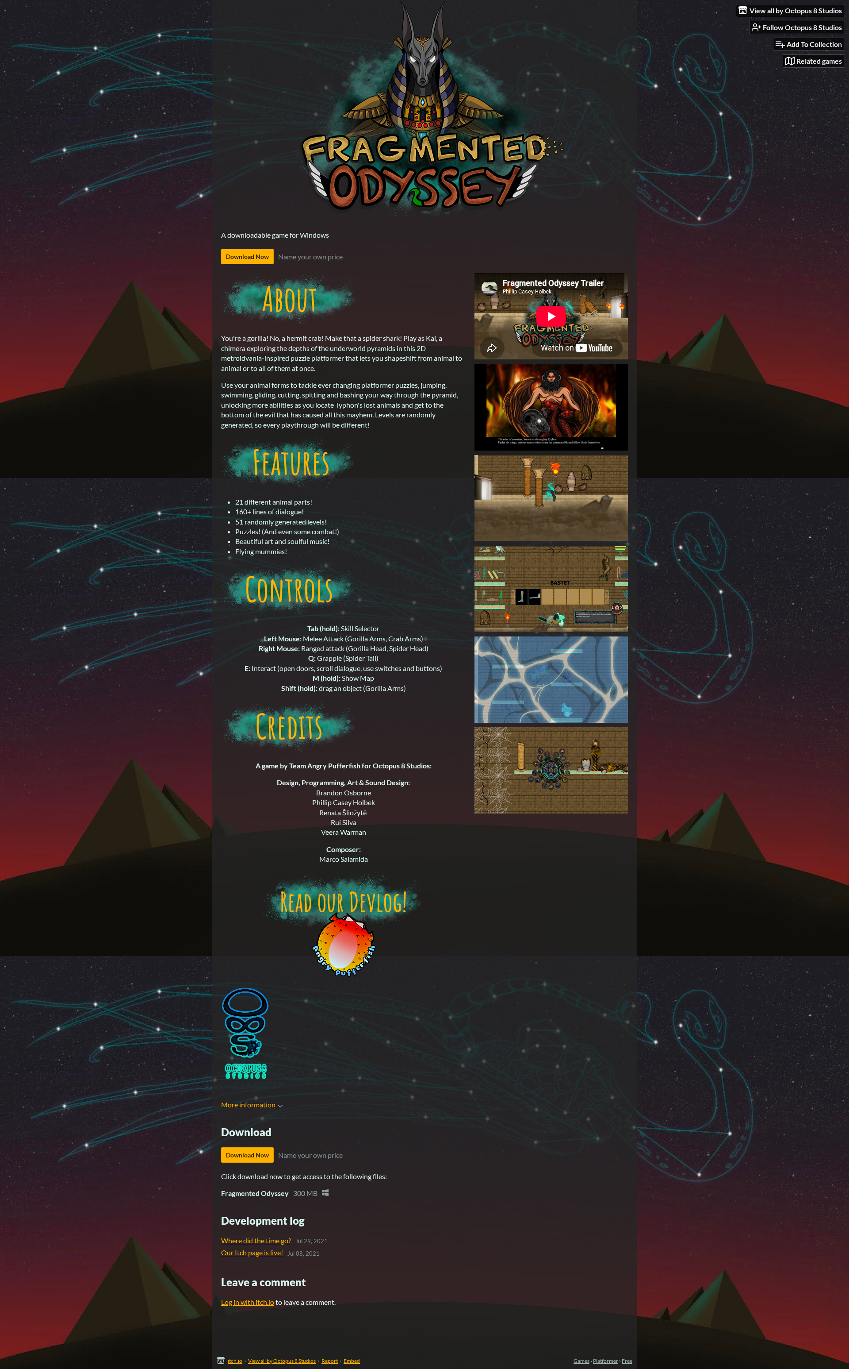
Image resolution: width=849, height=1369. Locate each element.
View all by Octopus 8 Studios (282, 1360)
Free (627, 1360)
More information (248, 1104)
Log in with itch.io (247, 1302)
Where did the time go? (256, 1240)
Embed (352, 1360)
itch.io (235, 1360)
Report (329, 1360)
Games (581, 1360)
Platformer (605, 1360)
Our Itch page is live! (252, 1252)
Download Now (247, 256)
